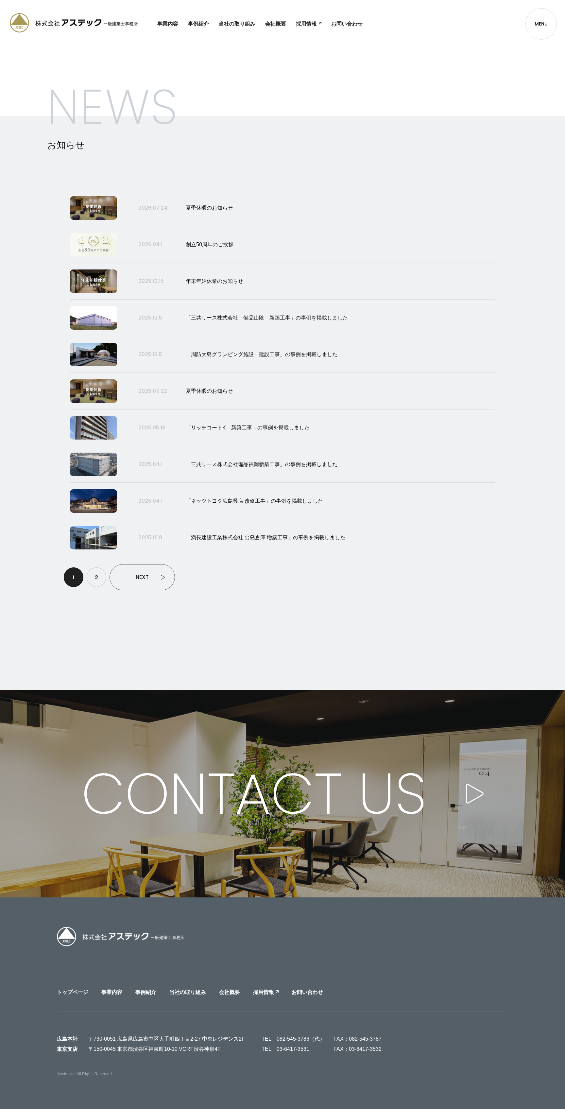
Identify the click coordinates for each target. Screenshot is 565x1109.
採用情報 (306, 23)
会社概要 (275, 23)
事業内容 (167, 23)
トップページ (72, 992)
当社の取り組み (237, 23)
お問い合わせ (347, 23)
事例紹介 (198, 23)
